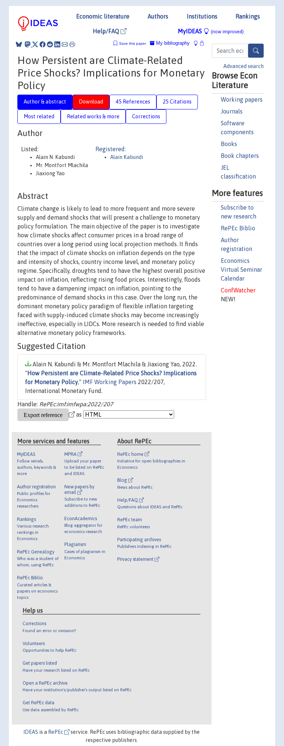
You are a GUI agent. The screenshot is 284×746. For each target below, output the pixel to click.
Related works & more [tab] (93, 116)
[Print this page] (72, 44)
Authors (158, 16)
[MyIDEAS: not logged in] (198, 43)
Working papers (242, 99)
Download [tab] (91, 102)
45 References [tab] (133, 102)
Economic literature (102, 16)
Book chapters (240, 155)
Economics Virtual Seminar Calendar (241, 269)
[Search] (256, 51)
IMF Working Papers (109, 382)
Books (229, 143)
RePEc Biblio (238, 228)
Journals (232, 111)
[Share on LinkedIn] (57, 44)
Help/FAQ (107, 31)
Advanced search (243, 66)
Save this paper (132, 43)
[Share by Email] (65, 44)
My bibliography (172, 43)
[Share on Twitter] (35, 44)
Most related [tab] (39, 116)
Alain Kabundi (126, 157)
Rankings (248, 16)
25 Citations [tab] (177, 102)
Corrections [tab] (146, 116)
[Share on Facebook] (42, 44)
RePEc (56, 732)
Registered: (110, 149)
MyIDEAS (211, 31)
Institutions (202, 16)
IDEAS (30, 732)
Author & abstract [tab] (45, 102)
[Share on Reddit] (50, 44)
